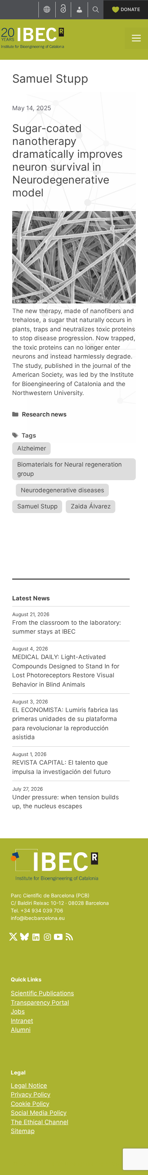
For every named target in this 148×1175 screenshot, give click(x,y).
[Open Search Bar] (96, 9)
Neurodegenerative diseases (62, 490)
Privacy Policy (30, 1094)
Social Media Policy (38, 1112)
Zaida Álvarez (91, 506)
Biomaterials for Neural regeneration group (69, 469)
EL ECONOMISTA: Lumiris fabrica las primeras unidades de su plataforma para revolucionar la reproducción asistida (65, 723)
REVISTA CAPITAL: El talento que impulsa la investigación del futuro (61, 767)
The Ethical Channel (39, 1122)
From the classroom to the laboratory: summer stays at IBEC (66, 627)
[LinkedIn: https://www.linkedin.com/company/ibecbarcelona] (35, 936)
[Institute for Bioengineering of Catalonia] (32, 37)
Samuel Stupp (37, 506)
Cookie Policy (30, 1103)
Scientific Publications (42, 993)
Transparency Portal (40, 1002)
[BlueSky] (24, 936)
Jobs (18, 1011)
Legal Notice (29, 1085)
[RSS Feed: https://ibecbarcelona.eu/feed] (69, 936)
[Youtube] (58, 936)
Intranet (22, 1020)
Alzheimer (31, 448)
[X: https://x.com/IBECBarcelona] (13, 936)
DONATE (130, 9)
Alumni (21, 1029)
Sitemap (22, 1131)
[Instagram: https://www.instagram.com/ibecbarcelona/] (47, 936)
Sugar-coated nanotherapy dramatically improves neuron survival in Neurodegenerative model (67, 160)
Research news (44, 414)
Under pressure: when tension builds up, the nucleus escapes (65, 802)
